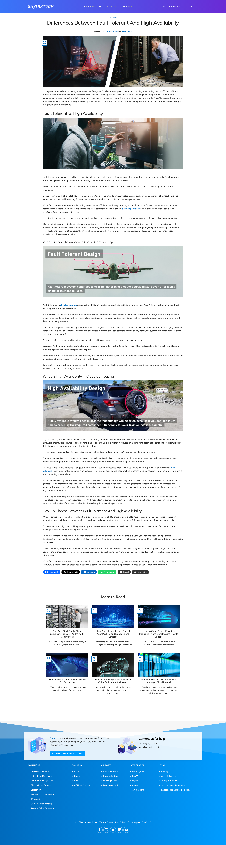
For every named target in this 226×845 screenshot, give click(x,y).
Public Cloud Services (41, 776)
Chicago (136, 785)
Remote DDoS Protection (43, 794)
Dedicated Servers (40, 771)
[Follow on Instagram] (106, 830)
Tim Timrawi (127, 32)
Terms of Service (169, 780)
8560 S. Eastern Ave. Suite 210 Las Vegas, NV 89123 (125, 822)
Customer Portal (111, 771)
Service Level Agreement (173, 785)
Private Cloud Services (42, 780)
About (77, 771)
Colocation (36, 789)
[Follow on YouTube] (126, 830)
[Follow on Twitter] (113, 830)
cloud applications (131, 208)
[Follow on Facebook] (100, 830)
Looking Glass (110, 780)
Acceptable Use (169, 776)
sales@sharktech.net (149, 747)
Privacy (164, 771)
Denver (135, 780)
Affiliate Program (82, 785)
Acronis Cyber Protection (43, 808)
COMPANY (125, 6)
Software (113, 18)
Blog (76, 780)
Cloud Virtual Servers (41, 785)
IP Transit (35, 799)
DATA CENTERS (107, 6)
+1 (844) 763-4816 (148, 743)
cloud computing (68, 305)
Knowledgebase (111, 776)
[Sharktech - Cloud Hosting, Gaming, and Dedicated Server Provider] (41, 6)
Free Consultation (111, 785)
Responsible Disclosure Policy (175, 789)
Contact (53, 738)
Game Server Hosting (41, 803)
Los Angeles (138, 771)
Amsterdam (138, 789)
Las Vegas (137, 776)
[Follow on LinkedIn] (120, 830)
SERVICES (89, 6)
